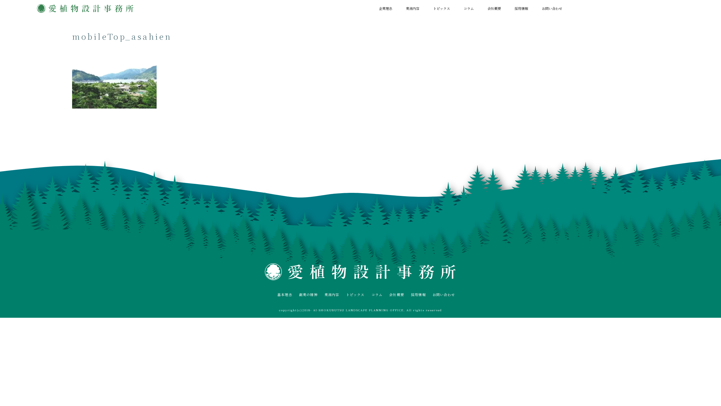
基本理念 (284, 294)
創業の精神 (308, 294)
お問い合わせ (552, 8)
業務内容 (412, 8)
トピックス (441, 8)
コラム (469, 8)
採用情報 (521, 8)
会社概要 (494, 8)
